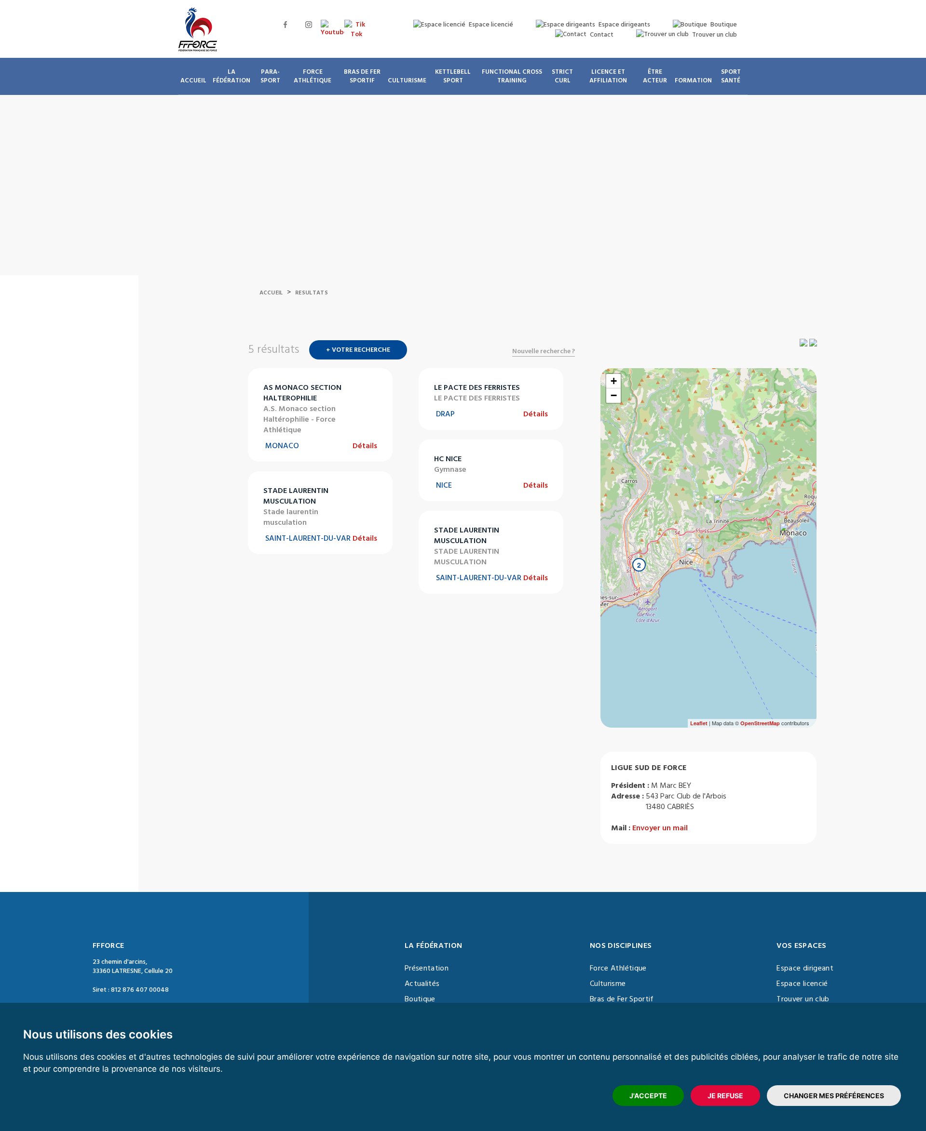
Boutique (420, 999)
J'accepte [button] (648, 1095)
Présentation (427, 968)
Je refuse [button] (725, 1095)
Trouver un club (802, 999)
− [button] (614, 395)
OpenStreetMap (760, 723)
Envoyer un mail (660, 828)
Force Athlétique (618, 968)
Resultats (311, 293)
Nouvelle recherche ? (543, 351)
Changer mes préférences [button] (834, 1095)
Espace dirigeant (804, 968)
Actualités (422, 983)
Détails (365, 445)
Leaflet (699, 723)
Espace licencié (802, 983)
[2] (629, 584)
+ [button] (614, 381)
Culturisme (608, 983)
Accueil (271, 293)
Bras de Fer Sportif (622, 999)
